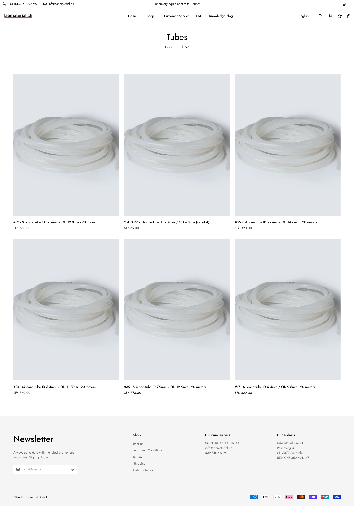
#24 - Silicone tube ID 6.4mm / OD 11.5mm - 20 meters (54, 386)
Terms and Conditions (147, 450)
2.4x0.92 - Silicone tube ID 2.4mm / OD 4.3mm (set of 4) (166, 222)
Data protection (143, 470)
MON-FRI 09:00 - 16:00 (222, 443)
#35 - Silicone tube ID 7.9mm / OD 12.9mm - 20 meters (165, 386)
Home (132, 16)
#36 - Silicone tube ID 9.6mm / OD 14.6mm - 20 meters (276, 222)
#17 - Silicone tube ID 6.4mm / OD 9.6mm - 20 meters (275, 386)
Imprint (138, 443)
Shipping (139, 463)
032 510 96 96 (216, 452)
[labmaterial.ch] (18, 16)
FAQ (199, 16)
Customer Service (177, 16)
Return (137, 457)
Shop (150, 16)
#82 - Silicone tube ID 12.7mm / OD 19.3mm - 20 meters (55, 222)
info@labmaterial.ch (218, 448)
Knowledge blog (221, 16)
